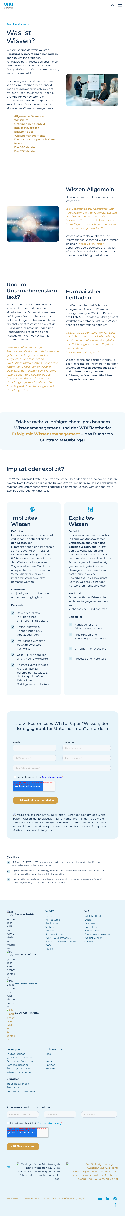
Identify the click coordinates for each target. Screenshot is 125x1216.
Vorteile (50, 927)
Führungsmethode (18, 1068)
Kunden (50, 930)
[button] (113, 5)
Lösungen (13, 1049)
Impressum (14, 1198)
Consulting (91, 927)
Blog (48, 1053)
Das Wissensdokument (98, 934)
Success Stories (54, 934)
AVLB (45, 1198)
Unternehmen (55, 1049)
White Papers (92, 930)
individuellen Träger (91, 243)
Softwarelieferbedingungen (69, 1198)
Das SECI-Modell (25, 147)
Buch (87, 919)
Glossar (88, 941)
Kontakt (50, 1068)
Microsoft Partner (26, 983)
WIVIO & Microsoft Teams (60, 941)
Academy (90, 923)
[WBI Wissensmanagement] (8, 5)
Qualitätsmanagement (21, 1057)
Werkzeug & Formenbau (21, 1090)
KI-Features (52, 919)
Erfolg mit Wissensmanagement (46, 433)
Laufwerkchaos (16, 1053)
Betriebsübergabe (17, 1064)
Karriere (50, 1061)
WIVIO (49, 911)
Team (48, 1057)
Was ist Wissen (93, 937)
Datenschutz (31, 1198)
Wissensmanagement (20, 1072)
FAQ (48, 945)
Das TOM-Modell (25, 151)
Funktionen (52, 923)
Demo (49, 916)
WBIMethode (93, 916)
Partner (50, 1064)
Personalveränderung (20, 1061)
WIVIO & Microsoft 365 (58, 937)
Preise (49, 948)
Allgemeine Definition (29, 116)
